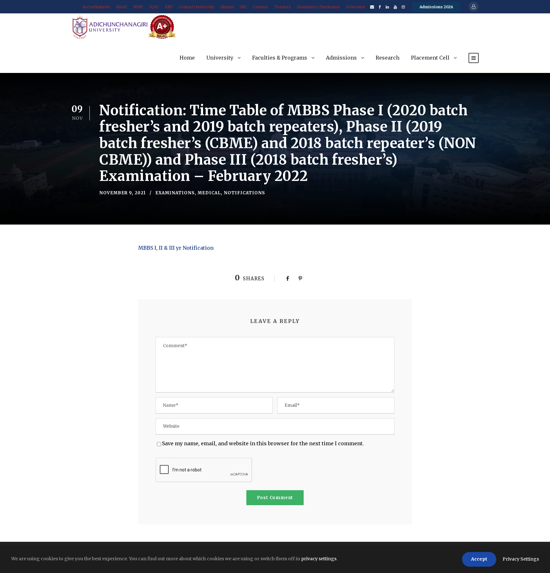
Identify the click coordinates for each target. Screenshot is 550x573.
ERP (169, 6)
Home (187, 57)
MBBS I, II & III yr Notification (176, 248)
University (219, 57)
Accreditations (96, 6)
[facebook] (380, 6)
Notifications (244, 193)
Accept (479, 559)
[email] (372, 6)
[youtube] (395, 6)
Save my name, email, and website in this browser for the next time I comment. (263, 443)
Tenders (282, 6)
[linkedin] (387, 6)
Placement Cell (430, 57)
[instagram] (403, 6)
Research (387, 57)
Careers (260, 6)
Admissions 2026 (436, 6)
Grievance (355, 6)
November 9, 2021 (122, 193)
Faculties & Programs (279, 57)
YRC (243, 6)
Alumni (227, 6)
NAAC (121, 6)
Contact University (196, 6)
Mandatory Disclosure (318, 6)
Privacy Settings (521, 559)
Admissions (341, 57)
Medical (209, 193)
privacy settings (318, 559)
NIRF (138, 6)
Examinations (175, 193)
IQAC (154, 6)
